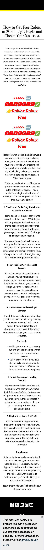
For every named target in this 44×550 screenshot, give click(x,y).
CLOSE (6, 545)
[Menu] (11, 4)
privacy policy (30, 539)
